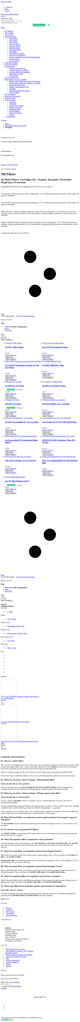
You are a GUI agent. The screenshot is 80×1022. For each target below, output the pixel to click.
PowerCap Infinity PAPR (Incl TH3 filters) (15, 722)
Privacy (8, 964)
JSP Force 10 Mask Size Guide (16, 957)
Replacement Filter (16, 626)
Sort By (3, 316)
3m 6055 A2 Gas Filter (14, 386)
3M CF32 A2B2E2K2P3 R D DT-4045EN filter (60, 461)
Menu (3, 27)
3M (12, 619)
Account (3, 120)
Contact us (9, 910)
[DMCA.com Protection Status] (7, 1020)
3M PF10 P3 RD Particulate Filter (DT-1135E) (59, 441)
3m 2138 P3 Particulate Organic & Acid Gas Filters (22, 366)
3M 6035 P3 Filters (13, 404)
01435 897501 (5, 23)
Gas (11, 641)
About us (9, 908)
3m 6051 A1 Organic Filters (54, 386)
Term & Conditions (12, 962)
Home (7, 124)
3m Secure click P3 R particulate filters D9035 (21, 441)
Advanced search (11, 915)
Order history (10, 913)
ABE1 (11, 648)
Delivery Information (13, 960)
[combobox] (10, 21)
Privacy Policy (16, 986)
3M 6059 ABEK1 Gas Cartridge (56, 404)
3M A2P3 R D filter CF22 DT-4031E (20, 460)
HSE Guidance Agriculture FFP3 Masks (19, 955)
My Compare (9, 33)
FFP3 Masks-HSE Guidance (15, 949)
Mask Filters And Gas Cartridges (16, 126)
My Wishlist (9, 31)
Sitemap (8, 966)
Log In (7, 11)
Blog (6, 9)
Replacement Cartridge (17, 633)
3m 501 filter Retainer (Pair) (17, 481)
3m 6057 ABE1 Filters (14, 347)
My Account (9, 35)
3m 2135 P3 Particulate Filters (55, 347)
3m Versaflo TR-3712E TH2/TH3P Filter (59, 422)
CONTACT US (14, 23)
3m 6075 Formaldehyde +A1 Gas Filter (22, 422)
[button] (10, 355)
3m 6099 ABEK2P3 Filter (53, 365)
